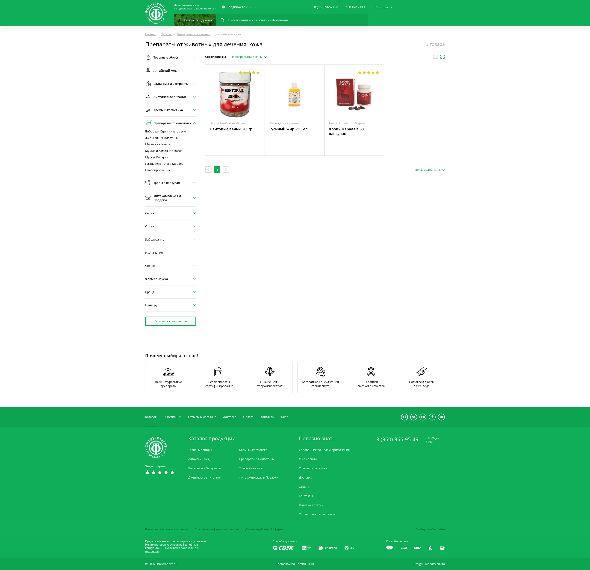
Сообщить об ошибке (430, 529)
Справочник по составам (317, 514)
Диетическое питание (204, 477)
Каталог (150, 417)
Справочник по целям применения (324, 450)
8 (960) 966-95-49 (327, 7)
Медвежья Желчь (157, 144)
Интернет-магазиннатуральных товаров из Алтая (195, 7)
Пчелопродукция (157, 170)
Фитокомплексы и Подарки (258, 477)
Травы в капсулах (251, 468)
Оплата (248, 417)
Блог (284, 417)
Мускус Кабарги (156, 157)
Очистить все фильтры (170, 321)
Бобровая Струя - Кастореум (165, 131)
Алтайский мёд (198, 459)
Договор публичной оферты (264, 529)
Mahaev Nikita (435, 564)
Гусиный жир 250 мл (288, 129)
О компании (172, 417)
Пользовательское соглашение (166, 529)
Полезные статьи (311, 505)
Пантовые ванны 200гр (231, 129)
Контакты (267, 417)
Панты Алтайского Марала (164, 164)
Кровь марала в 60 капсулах (346, 131)
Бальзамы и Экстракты (204, 468)
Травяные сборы (200, 450)
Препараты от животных (256, 459)
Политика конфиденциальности (217, 529)
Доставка (229, 417)
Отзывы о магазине (202, 417)
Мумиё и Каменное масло (164, 151)
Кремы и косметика (253, 450)
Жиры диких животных (161, 138)
